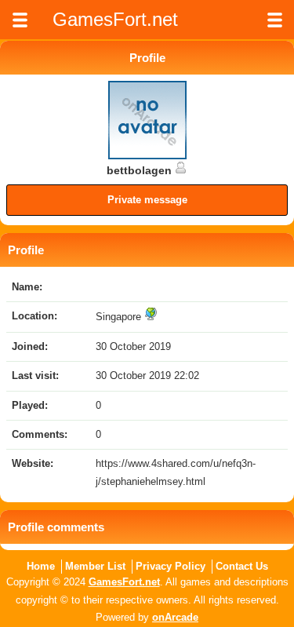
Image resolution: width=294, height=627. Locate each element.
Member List (95, 566)
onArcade (175, 617)
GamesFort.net (124, 582)
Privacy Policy (170, 566)
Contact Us (242, 566)
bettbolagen (141, 170)
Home (41, 566)
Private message (147, 200)
